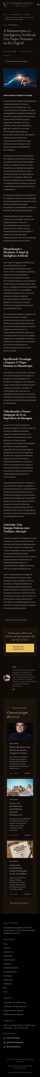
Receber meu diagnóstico (22, 648)
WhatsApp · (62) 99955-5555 (14, 1002)
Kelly (7, 55)
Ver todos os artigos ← (20, 903)
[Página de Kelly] (13, 689)
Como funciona (9, 960)
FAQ (5, 987)
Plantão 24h (7, 956)
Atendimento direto (10, 968)
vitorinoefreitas (13, 1038)
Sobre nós (7, 964)
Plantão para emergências (13, 1014)
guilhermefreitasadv (14, 1042)
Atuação (6, 948)
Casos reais (7, 980)
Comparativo (8, 952)
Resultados (7, 976)
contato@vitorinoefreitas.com (14, 1006)
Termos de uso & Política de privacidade (20, 1072)
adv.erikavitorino (13, 1046)
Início (5, 14)
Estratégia (26, 14)
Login (5, 991)
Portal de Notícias (15, 14)
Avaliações (7, 984)
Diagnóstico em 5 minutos (13, 1010)
